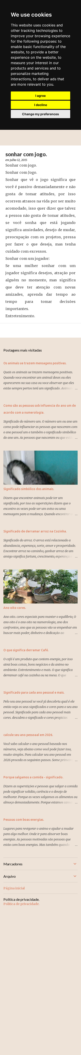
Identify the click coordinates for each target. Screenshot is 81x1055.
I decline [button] (40, 105)
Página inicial (14, 888)
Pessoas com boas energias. (23, 819)
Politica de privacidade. (21, 904)
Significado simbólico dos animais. (28, 489)
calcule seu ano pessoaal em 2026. (28, 735)
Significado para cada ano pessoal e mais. (33, 692)
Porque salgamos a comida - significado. (33, 777)
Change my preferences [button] (40, 114)
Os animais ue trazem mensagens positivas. (34, 363)
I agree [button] (40, 96)
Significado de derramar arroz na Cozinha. (35, 531)
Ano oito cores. (14, 608)
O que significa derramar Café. (26, 650)
